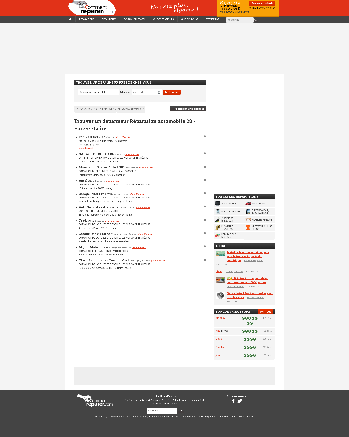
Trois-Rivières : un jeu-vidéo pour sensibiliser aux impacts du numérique (248, 256)
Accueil (93, 7)
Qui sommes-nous (114, 417)
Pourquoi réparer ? (253, 260)
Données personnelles (193, 417)
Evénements (213, 19)
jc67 (218, 355)
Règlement (210, 417)
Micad (219, 338)
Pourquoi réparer (135, 19)
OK (181, 410)
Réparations (86, 19)
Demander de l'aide (262, 3)
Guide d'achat (189, 19)
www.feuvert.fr (87, 148)
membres (229, 6)
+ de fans (229, 9)
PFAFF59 (220, 347)
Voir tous (265, 311)
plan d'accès (123, 137)
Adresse (125, 92)
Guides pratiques (163, 19)
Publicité (223, 417)
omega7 (220, 317)
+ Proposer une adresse (188, 108)
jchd (218, 330)
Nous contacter (246, 417)
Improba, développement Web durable (158, 417)
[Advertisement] (174, 48)
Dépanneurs (109, 19)
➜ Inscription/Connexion (262, 8)
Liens (219, 271)
